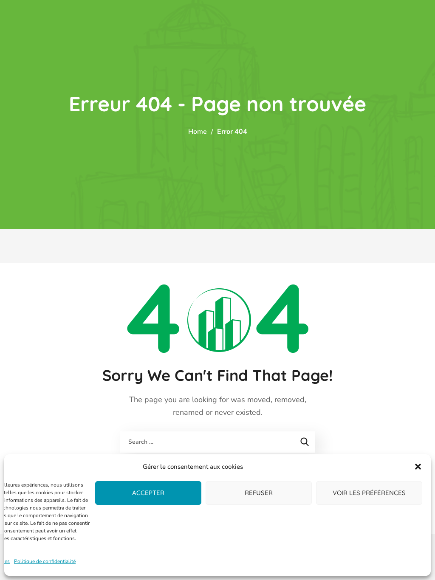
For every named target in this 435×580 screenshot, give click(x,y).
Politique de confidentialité (45, 561)
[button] (418, 466)
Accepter (148, 493)
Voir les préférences (369, 493)
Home (197, 131)
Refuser (259, 493)
